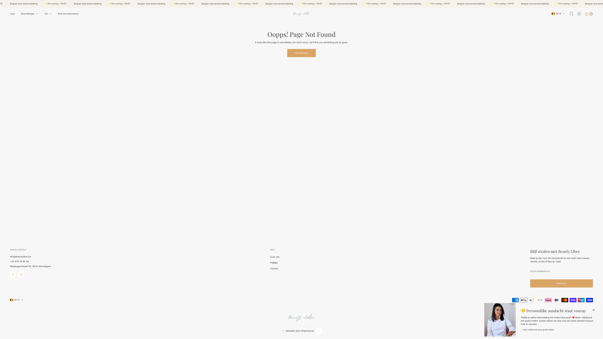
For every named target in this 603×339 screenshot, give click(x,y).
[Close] (593, 310)
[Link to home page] (301, 318)
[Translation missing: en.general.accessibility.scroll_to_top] (319, 331)
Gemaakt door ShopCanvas (300, 330)
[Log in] (579, 13)
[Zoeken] (571, 13)
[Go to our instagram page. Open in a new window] (21, 274)
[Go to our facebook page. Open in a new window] (13, 274)
